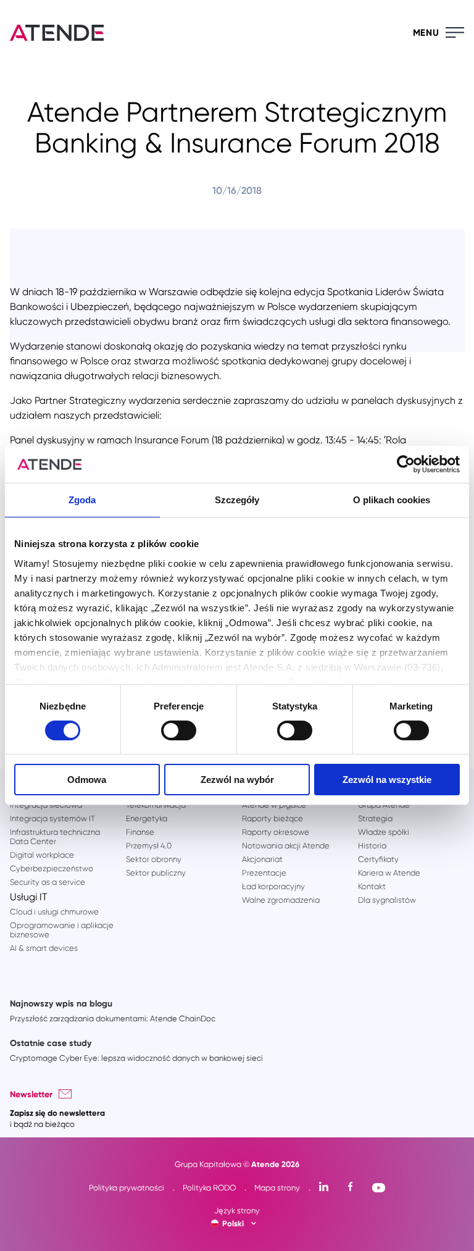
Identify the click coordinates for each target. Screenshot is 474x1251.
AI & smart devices (44, 948)
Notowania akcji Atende (286, 845)
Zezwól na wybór (237, 779)
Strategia (375, 818)
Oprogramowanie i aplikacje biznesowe (62, 930)
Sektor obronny (153, 859)
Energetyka (146, 818)
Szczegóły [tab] (237, 500)
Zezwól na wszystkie (387, 779)
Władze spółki (383, 832)
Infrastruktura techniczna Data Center (55, 836)
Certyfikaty (378, 859)
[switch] (178, 730)
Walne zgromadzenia (281, 900)
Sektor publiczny (156, 872)
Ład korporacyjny (273, 886)
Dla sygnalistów (387, 900)
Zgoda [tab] (82, 500)
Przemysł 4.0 (149, 845)
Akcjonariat (262, 859)
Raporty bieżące (272, 818)
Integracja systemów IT (52, 818)
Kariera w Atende (389, 872)
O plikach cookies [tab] (392, 500)
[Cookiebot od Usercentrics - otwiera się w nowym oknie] (406, 464)
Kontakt (372, 886)
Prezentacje (264, 872)
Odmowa (86, 779)
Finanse (140, 832)
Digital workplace (42, 855)
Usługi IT (29, 897)
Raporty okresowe (275, 832)
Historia (372, 845)
